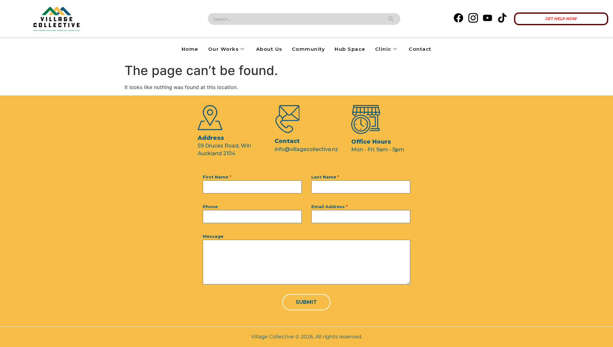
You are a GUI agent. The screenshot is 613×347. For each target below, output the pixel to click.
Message (213, 236)
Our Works (223, 49)
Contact (420, 49)
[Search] (390, 19)
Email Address (329, 206)
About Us (269, 49)
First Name (217, 176)
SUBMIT (306, 302)
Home (190, 49)
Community (308, 49)
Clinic (383, 49)
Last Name (325, 176)
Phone (210, 206)
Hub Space (350, 49)
